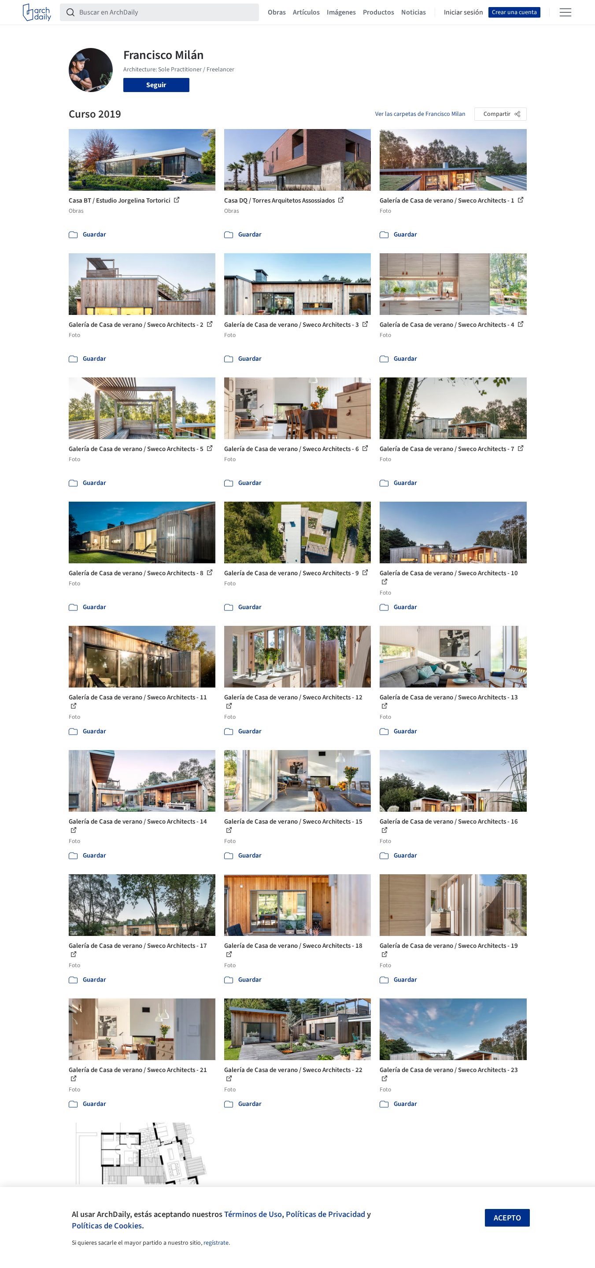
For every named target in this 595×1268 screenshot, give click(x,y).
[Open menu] (565, 12)
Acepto (507, 1218)
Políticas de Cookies (107, 1225)
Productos (378, 12)
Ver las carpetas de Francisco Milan (420, 114)
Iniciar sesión (463, 12)
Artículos (306, 12)
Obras (277, 12)
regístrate (216, 1242)
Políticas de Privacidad (325, 1214)
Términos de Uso (253, 1214)
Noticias (413, 12)
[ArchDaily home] (37, 12)
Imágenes (341, 12)
